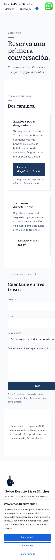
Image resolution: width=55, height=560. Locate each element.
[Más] (37, 8)
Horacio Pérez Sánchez (18, 4)
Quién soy (25, 8)
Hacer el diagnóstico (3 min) (28, 169)
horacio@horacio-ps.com (28, 242)
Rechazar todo (27, 554)
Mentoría (9, 8)
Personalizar (27, 545)
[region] (27, 529)
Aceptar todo (27, 537)
